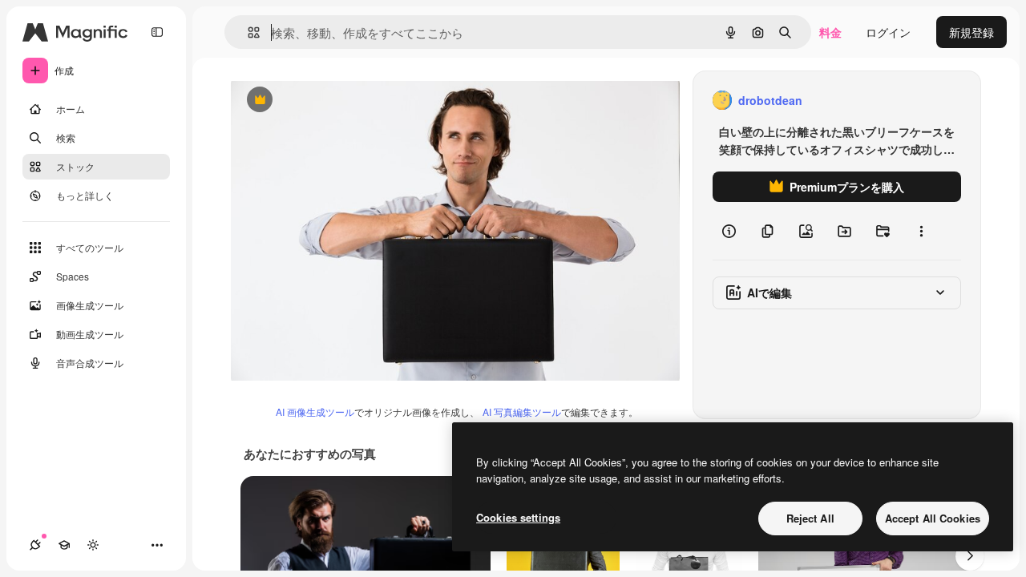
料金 (830, 32)
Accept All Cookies (932, 518)
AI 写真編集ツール (522, 411)
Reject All (810, 518)
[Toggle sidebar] (157, 32)
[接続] (35, 545)
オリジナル (341, 100)
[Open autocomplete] (247, 32)
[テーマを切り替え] (93, 545)
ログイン (888, 32)
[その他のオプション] (921, 231)
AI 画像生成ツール (315, 411)
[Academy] (64, 545)
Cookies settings (518, 517)
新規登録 (971, 32)
